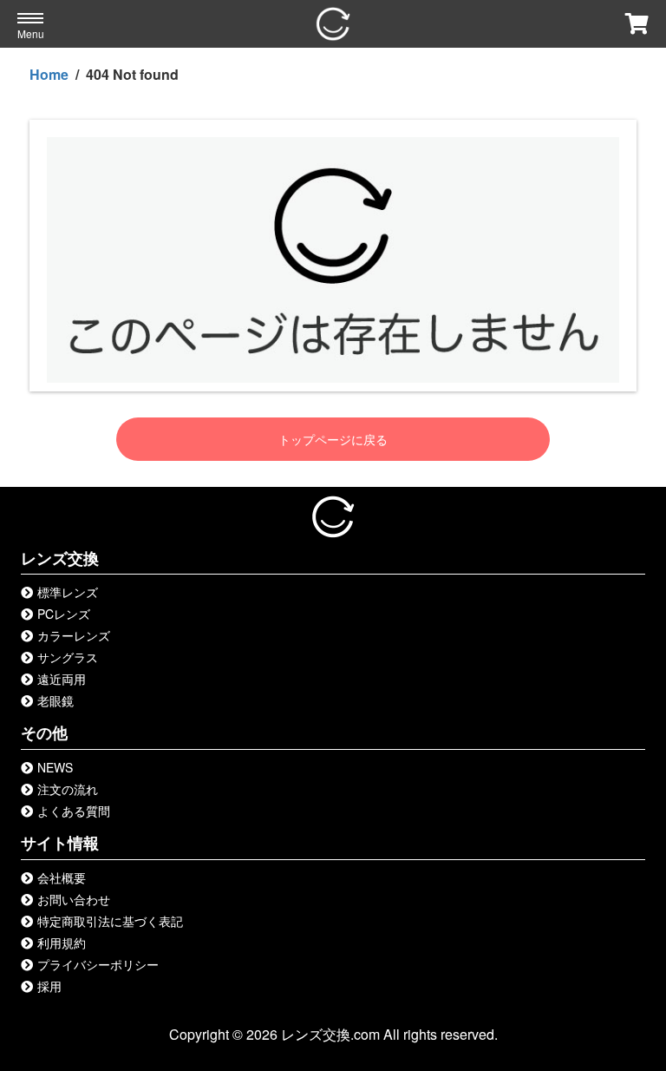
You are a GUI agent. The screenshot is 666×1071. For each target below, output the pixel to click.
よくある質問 (73, 810)
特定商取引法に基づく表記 (110, 921)
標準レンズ (67, 592)
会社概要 (61, 877)
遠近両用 (61, 678)
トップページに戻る (333, 439)
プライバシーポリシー (98, 964)
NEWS (55, 767)
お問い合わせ (73, 899)
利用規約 (61, 942)
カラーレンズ (73, 635)
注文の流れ (67, 789)
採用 (49, 986)
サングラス (67, 657)
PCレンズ (63, 613)
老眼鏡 (55, 700)
